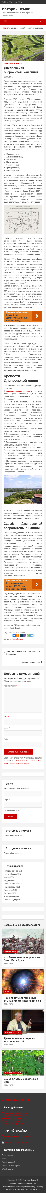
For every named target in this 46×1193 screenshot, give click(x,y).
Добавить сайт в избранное (14, 1113)
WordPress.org (8, 1169)
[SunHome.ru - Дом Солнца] (14, 1143)
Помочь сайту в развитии (13, 1124)
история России (16, 639)
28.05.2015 (8, 77)
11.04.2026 (8, 1085)
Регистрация (7, 1155)
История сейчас (11, 871)
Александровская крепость (19, 391)
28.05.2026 (8, 963)
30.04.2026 (8, 1004)
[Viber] (24, 635)
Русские (7, 893)
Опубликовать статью (13, 1187)
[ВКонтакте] (14, 635)
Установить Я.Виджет (11, 1118)
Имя (6, 717)
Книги (6, 877)
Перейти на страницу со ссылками (17, 1136)
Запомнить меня (13, 811)
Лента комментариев (11, 1165)
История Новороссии (30, 662)
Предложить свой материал (14, 1116)
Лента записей (8, 1162)
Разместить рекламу (11, 1121)
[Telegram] (31, 635)
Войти (10, 817)
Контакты (35, 1189)
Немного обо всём (13, 64)
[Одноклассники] (17, 635)
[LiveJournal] (21, 635)
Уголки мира (9, 896)
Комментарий (10, 686)
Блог (28, 1189)
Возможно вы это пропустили (22, 924)
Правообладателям (33, 1187)
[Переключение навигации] (5, 22)
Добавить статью (15, 1100)
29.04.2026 (8, 1045)
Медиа (7, 880)
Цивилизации (10, 900)
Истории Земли (16, 9)
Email (7, 728)
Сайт (6, 739)
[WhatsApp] (28, 635)
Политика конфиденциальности (22, 1183)
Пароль (7, 799)
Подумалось (9, 887)
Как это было (10, 874)
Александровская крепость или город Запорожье (23, 652)
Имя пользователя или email (16, 788)
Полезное (8, 890)
